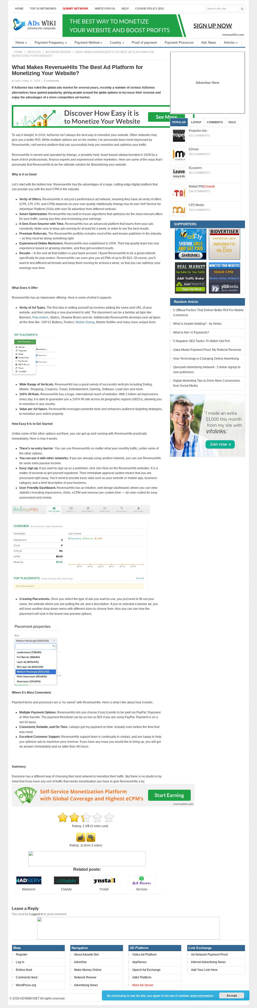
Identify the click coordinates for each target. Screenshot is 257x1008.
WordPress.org (26, 985)
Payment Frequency (51, 42)
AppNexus (139, 962)
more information (201, 995)
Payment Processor (179, 42)
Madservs (28, 889)
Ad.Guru (141, 889)
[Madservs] (29, 884)
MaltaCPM (202, 186)
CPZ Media (196, 205)
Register (21, 954)
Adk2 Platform (141, 977)
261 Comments (199, 172)
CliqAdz (66, 889)
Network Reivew (58, 51)
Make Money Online (87, 970)
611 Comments (199, 135)
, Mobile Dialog (84, 322)
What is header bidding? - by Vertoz (197, 323)
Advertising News (86, 985)
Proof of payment (144, 42)
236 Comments (199, 191)
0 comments (51, 80)
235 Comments (199, 209)
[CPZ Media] (179, 210)
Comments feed (26, 977)
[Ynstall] (104, 884)
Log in (20, 962)
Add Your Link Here (204, 970)
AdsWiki (35, 25)
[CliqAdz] (66, 884)
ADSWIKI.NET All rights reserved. (42, 998)
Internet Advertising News (208, 962)
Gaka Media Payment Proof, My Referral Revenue (207, 350)
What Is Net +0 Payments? (191, 332)
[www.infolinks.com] (207, 425)
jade (18, 80)
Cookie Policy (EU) (149, 8)
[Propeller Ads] (179, 135)
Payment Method (88, 42)
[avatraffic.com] (190, 278)
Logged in (36, 914)
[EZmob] (179, 154)
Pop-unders (40, 317)
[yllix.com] (224, 278)
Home (19, 8)
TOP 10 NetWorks (43, 8)
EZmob (194, 149)
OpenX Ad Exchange (146, 970)
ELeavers (195, 168)
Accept (232, 995)
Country (117, 42)
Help (125, 8)
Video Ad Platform (144, 954)
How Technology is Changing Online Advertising (206, 358)
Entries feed (24, 970)
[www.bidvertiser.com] (224, 244)
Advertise (80, 962)
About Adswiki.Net (86, 954)
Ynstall (104, 889)
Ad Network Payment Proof (209, 954)
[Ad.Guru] (142, 884)
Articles (231, 42)
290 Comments (199, 154)
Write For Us (105, 8)
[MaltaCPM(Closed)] (179, 191)
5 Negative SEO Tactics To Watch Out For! (201, 341)
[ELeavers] (179, 173)
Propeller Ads (198, 130)
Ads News (208, 42)
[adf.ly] (190, 244)
